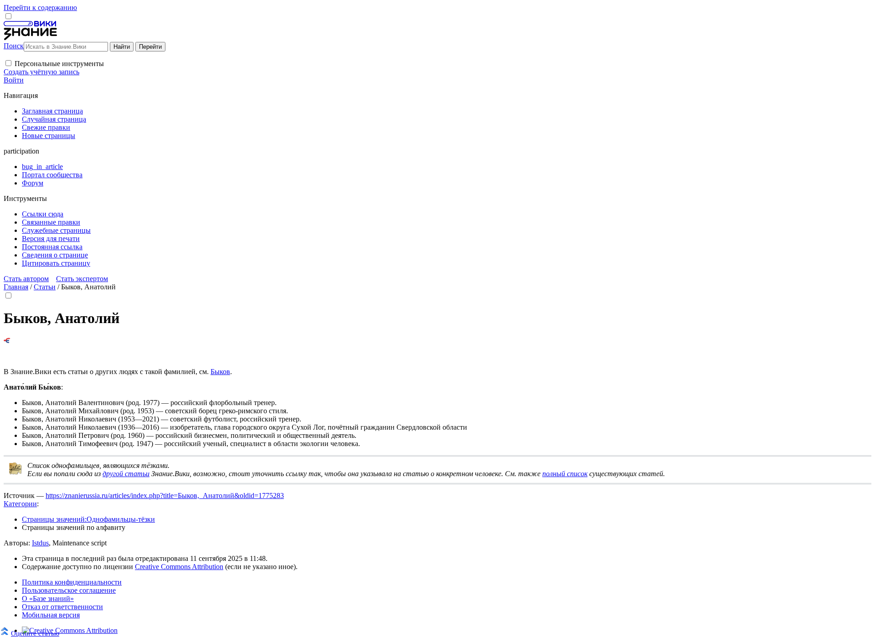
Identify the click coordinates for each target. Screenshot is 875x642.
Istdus (40, 543)
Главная (16, 287)
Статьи (45, 287)
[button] (8, 63)
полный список (564, 474)
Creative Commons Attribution (179, 566)
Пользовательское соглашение (69, 590)
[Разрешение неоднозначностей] (7, 340)
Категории (20, 504)
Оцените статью (35, 633)
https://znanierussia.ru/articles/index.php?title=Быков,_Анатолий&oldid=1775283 (165, 495)
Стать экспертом (82, 278)
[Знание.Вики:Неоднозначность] (15, 473)
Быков (220, 371)
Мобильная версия (51, 615)
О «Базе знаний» (48, 598)
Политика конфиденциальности (72, 582)
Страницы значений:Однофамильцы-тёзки (88, 519)
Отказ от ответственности (62, 607)
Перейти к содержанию (40, 7)
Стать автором (26, 278)
